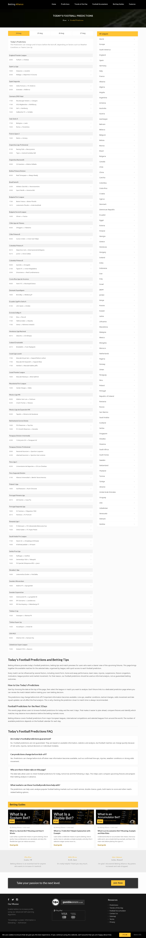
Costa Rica (103, 188)
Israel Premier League (17, 372)
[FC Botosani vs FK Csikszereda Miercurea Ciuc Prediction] (91, 526)
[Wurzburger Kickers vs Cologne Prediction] (91, 100)
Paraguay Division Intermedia (19, 436)
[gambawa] (68, 903)
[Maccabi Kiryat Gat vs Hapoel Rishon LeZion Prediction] (91, 358)
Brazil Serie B (13, 182)
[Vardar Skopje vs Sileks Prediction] (91, 388)
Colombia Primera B (16, 260)
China (101, 172)
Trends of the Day (80, 4)
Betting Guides (118, 4)
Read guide (14, 845)
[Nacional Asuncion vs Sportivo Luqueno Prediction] (91, 451)
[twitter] (14, 899)
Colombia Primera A (16, 245)
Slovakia (102, 439)
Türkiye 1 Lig (13, 611)
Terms (112, 919)
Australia (102, 108)
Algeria (102, 87)
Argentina (103, 97)
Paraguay (103, 375)
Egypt (101, 220)
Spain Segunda (14, 81)
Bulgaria (102, 156)
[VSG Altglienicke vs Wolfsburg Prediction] (91, 104)
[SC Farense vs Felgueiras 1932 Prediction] (91, 511)
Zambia (102, 524)
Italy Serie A (13, 119)
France (101, 76)
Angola (102, 92)
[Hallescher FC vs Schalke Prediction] (91, 112)
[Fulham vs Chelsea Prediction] (91, 59)
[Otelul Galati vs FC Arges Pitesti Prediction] (91, 529)
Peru (101, 380)
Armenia (102, 103)
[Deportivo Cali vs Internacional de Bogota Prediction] (91, 250)
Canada (102, 162)
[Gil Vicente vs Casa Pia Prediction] (91, 500)
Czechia (102, 177)
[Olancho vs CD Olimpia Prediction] (91, 335)
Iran (101, 273)
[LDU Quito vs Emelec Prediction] (91, 306)
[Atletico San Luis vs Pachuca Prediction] (91, 399)
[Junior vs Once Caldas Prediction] (91, 253)
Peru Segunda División (17, 473)
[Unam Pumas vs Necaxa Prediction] (91, 403)
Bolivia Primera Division (17, 171)
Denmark (102, 204)
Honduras (103, 247)
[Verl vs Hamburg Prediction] (91, 108)
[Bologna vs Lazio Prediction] (91, 123)
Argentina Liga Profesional (18, 145)
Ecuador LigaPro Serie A (17, 301)
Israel (101, 284)
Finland (102, 231)
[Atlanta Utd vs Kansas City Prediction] (91, 637)
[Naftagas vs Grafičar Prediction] (91, 555)
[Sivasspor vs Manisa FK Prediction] (91, 615)
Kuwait (102, 311)
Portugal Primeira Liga (17, 495)
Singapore (103, 433)
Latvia (101, 316)
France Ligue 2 (14, 134)
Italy (101, 71)
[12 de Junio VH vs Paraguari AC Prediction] (91, 440)
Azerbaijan (103, 119)
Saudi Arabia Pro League (17, 536)
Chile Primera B (14, 234)
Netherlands (104, 353)
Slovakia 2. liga (14, 570)
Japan (101, 289)
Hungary (102, 252)
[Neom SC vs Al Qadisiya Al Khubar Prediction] (91, 541)
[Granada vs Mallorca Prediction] (91, 89)
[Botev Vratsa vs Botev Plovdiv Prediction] (91, 201)
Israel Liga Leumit (15, 354)
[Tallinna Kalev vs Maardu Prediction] (91, 321)
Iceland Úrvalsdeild (16, 342)
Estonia (102, 225)
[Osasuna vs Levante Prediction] (91, 71)
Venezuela (103, 513)
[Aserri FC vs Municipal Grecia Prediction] (91, 283)
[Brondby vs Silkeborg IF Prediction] (91, 294)
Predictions (65, 4)
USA (100, 503)
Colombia (103, 183)
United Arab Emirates (107, 492)
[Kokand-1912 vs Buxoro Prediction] (91, 649)
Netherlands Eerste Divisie (18, 421)
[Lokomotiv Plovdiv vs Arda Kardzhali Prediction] (91, 205)
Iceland (102, 257)
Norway (102, 364)
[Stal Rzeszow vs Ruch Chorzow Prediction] (91, 488)
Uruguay (102, 497)
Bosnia (101, 146)
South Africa (104, 449)
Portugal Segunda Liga (17, 506)
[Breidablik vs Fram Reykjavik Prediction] (91, 347)
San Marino (103, 412)
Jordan (101, 295)
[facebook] (9, 899)
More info (137, 935)
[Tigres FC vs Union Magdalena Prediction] (91, 268)
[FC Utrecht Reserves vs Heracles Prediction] (91, 429)
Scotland (102, 423)
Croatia (102, 194)
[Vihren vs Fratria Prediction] (91, 216)
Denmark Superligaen (16, 290)
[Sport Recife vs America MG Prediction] (91, 190)
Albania (102, 82)
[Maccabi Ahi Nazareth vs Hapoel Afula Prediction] (91, 362)
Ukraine (102, 487)
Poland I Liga (13, 484)
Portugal (102, 391)
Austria (102, 114)
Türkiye (102, 481)
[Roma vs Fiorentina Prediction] (91, 127)
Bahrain (102, 124)
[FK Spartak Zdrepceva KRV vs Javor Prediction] (91, 563)
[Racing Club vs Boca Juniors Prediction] (91, 149)
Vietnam (102, 519)
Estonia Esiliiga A (15, 313)
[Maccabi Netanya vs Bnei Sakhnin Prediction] (91, 376)
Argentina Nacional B (16, 160)
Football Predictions (76, 20)
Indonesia (103, 268)
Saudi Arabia (104, 417)
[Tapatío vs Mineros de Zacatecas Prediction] (91, 414)
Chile (101, 167)
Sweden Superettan (16, 592)
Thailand (102, 471)
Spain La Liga (13, 66)
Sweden (102, 460)
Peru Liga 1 (13, 462)
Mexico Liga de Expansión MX (19, 409)
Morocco (102, 348)
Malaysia (102, 332)
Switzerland (103, 465)
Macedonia (103, 327)
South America (105, 50)
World (101, 39)
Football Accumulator (100, 4)
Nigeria (102, 359)
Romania (102, 401)
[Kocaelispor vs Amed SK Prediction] (91, 626)
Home (54, 4)
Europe (102, 44)
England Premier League (17, 55)
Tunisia (102, 476)
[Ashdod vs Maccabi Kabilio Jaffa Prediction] (91, 365)
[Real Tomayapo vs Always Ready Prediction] (91, 175)
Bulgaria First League (16, 197)
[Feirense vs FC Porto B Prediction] (91, 514)
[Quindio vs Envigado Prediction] (91, 264)
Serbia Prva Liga (14, 551)
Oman (101, 369)
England (102, 55)
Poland (102, 385)
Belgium (102, 135)
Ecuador (102, 215)
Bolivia (101, 140)
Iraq (101, 279)
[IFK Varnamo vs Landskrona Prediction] (91, 600)
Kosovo (102, 305)
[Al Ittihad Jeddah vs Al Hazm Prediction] (91, 544)
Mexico (102, 337)
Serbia (101, 428)
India (101, 263)
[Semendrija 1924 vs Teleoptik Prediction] (91, 559)
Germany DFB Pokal (16, 96)
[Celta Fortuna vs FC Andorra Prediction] (91, 86)
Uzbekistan (103, 508)
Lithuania (103, 321)
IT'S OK (125, 935)
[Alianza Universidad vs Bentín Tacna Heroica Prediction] (91, 477)
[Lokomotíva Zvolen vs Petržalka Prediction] (91, 574)
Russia (101, 407)
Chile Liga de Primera (16, 223)
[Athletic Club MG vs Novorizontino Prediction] (91, 186)
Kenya (101, 300)
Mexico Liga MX (14, 395)
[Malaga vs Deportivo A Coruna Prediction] (91, 74)
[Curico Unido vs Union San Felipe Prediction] (91, 238)
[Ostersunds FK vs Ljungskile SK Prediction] (91, 596)
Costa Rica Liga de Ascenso (19, 279)
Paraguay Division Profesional (19, 447)
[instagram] (18, 899)
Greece (102, 241)
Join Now (118, 882)
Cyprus (102, 199)
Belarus (102, 129)
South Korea (104, 455)
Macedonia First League (17, 383)
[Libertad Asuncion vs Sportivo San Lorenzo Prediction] (91, 455)
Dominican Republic (107, 209)
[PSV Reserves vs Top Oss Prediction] (91, 425)
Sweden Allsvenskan (16, 581)
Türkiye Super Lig (15, 622)
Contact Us (114, 913)
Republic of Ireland (106, 396)
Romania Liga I (14, 521)
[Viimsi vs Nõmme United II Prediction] (91, 324)
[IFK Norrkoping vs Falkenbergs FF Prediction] (91, 604)
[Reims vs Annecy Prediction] (91, 138)
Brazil (101, 151)
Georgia (102, 236)
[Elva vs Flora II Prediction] (91, 317)
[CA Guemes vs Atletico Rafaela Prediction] (91, 164)
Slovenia (102, 444)
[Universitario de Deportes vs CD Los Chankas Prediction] (91, 466)
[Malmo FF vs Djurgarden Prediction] (91, 585)
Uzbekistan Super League (18, 644)
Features (132, 4)
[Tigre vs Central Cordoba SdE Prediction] (91, 153)
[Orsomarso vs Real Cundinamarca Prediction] (91, 272)
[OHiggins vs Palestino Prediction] (91, 227)
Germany (102, 66)
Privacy (112, 922)
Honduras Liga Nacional (17, 331)
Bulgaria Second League (17, 212)
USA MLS (12, 633)
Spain (101, 60)
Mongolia (103, 343)
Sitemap (113, 916)
